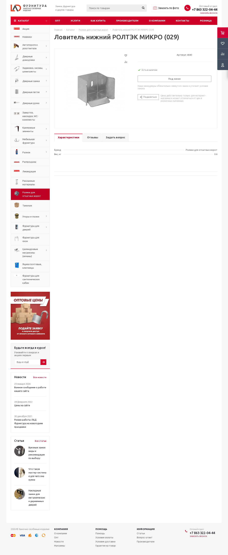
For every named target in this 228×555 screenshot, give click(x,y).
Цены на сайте (22, 405)
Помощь (101, 529)
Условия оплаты (104, 537)
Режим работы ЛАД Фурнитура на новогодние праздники (28, 423)
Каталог (23, 20)
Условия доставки (105, 541)
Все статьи (40, 441)
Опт (57, 20)
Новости (59, 541)
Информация (146, 529)
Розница (206, 20)
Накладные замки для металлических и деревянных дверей (36, 497)
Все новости (39, 377)
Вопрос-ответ (144, 537)
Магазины (59, 545)
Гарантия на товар (105, 545)
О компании (157, 20)
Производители (127, 20)
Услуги (75, 20)
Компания (61, 529)
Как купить (98, 20)
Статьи (141, 533)
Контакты (182, 20)
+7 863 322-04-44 (204, 9)
